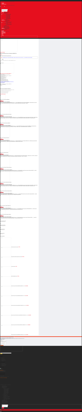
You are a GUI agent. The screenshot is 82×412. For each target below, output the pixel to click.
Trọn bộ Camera (3, 32)
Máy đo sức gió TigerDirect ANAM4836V (4, 99)
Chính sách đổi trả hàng (4, 365)
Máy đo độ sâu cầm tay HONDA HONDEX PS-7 (5, 205)
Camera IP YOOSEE (6, 390)
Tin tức (2, 33)
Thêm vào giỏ (2, 124)
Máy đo (4, 52)
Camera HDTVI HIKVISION (7, 396)
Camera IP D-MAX (6, 392)
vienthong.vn (5, 384)
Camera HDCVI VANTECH (9, 24)
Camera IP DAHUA (6, 389)
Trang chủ (3, 30)
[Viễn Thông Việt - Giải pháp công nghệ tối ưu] (4, 6)
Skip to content (2, 0)
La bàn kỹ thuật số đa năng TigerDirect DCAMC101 (6, 167)
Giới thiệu (3, 31)
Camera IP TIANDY (6, 391)
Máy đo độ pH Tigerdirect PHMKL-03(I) (4, 137)
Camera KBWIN (6, 394)
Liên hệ (2, 34)
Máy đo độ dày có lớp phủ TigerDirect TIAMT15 (5, 214)
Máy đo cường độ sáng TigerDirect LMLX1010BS (5, 114)
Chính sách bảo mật (3, 363)
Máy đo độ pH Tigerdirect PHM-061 (4, 152)
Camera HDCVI (4, 397)
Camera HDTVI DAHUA (8, 22)
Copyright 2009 (9, 384)
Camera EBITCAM (6, 395)
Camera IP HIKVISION (6, 388)
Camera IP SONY (6, 393)
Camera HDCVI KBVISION (7, 398)
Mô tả (2, 59)
